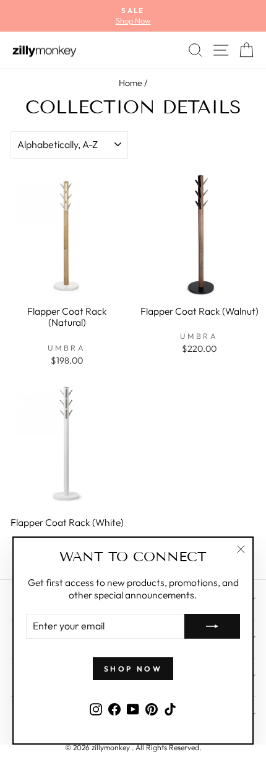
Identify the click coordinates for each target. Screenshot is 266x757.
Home (130, 83)
